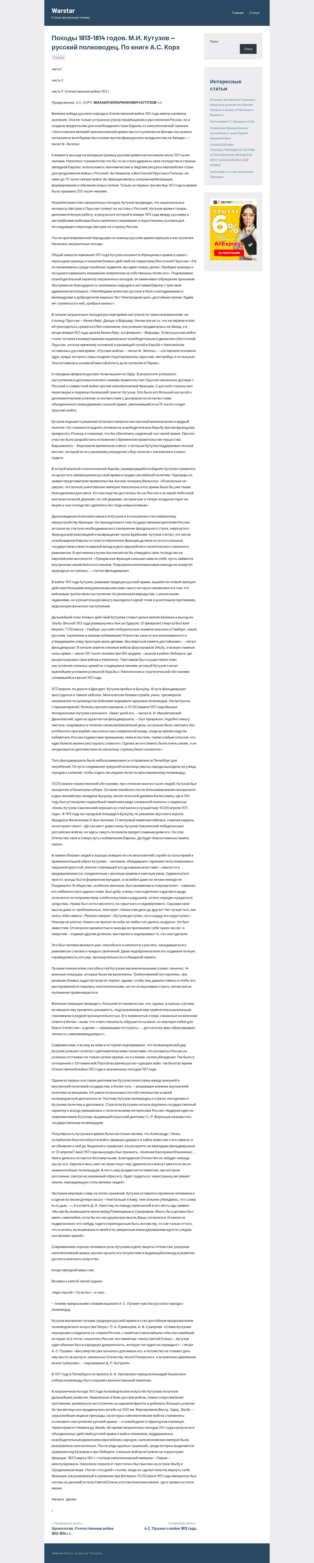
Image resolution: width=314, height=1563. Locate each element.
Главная (237, 12)
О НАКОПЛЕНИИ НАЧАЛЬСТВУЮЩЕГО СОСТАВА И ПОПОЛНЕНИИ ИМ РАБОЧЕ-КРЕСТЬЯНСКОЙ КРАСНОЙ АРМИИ (232, 155)
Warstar (63, 10)
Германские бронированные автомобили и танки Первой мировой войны (229, 133)
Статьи (254, 12)
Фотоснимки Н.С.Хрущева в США (232, 121)
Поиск (214, 41)
